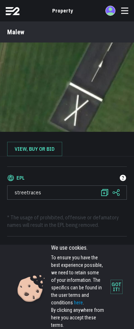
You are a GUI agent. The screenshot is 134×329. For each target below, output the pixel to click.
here (78, 302)
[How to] (123, 178)
